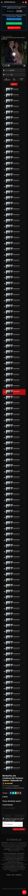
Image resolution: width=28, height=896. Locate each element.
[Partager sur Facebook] (11, 793)
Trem (13, 875)
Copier (18, 11)
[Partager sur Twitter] (13, 793)
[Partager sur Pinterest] (18, 793)
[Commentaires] (9, 65)
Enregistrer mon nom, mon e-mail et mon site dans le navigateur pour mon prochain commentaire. (13, 820)
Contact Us (19, 875)
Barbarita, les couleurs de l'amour (15, 788)
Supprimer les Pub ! (14, 27)
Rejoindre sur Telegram (14, 19)
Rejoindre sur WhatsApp (14, 23)
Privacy (9, 875)
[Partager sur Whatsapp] (16, 793)
